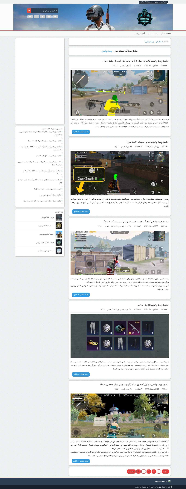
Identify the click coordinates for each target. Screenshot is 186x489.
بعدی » (131, 471)
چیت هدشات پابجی (112, 226)
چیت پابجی (153, 33)
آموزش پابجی (140, 33)
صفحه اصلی (166, 33)
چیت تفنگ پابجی (113, 309)
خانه (167, 41)
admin (136, 65)
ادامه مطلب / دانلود (80, 131)
